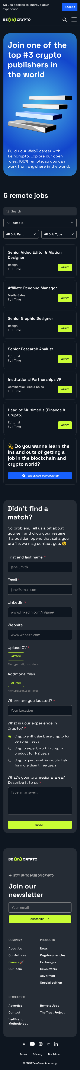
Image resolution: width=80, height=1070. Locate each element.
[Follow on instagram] (40, 1044)
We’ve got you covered (43, 475)
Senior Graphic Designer (30, 318)
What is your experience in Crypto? (32, 726)
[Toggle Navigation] (74, 19)
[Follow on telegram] (48, 1044)
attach (16, 656)
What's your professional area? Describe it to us (36, 780)
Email (14, 579)
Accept (70, 7)
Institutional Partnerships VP (34, 379)
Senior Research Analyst (30, 348)
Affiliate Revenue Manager (32, 287)
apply (65, 267)
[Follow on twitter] (24, 1044)
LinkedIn (17, 602)
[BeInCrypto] (17, 19)
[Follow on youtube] (32, 1044)
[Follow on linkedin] (56, 1044)
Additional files (21, 674)
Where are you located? (31, 700)
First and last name (27, 557)
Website (15, 624)
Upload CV (19, 647)
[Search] (64, 19)
